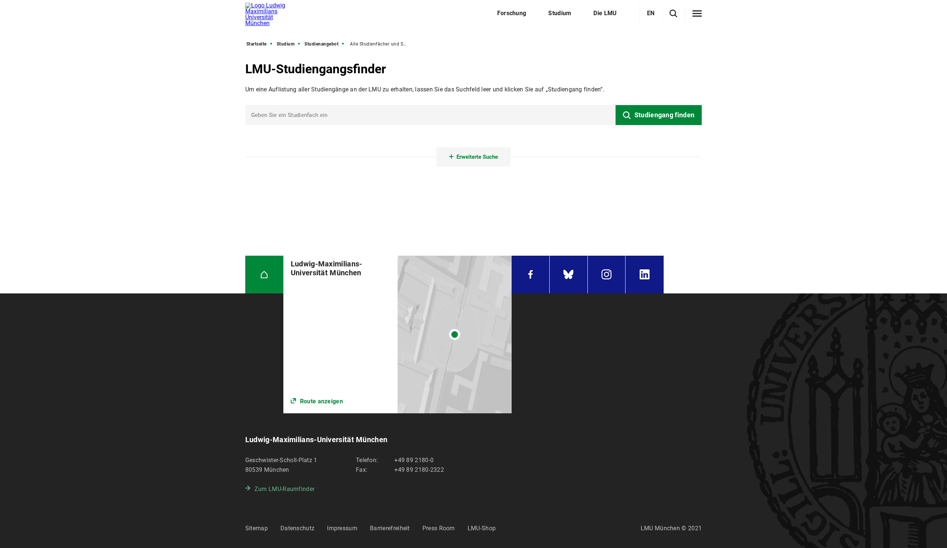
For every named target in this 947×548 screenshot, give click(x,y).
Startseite (256, 44)
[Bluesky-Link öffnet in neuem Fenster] (568, 275)
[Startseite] (264, 275)
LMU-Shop (482, 528)
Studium (286, 44)
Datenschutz (297, 528)
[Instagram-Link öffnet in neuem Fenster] (607, 275)
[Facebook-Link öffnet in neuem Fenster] (530, 275)
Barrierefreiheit (390, 528)
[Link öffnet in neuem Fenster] (397, 335)
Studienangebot (321, 44)
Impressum (342, 528)
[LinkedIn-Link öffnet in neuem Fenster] (645, 275)
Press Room (438, 528)
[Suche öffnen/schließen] (673, 13)
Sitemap (256, 528)
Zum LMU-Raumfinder (284, 488)
